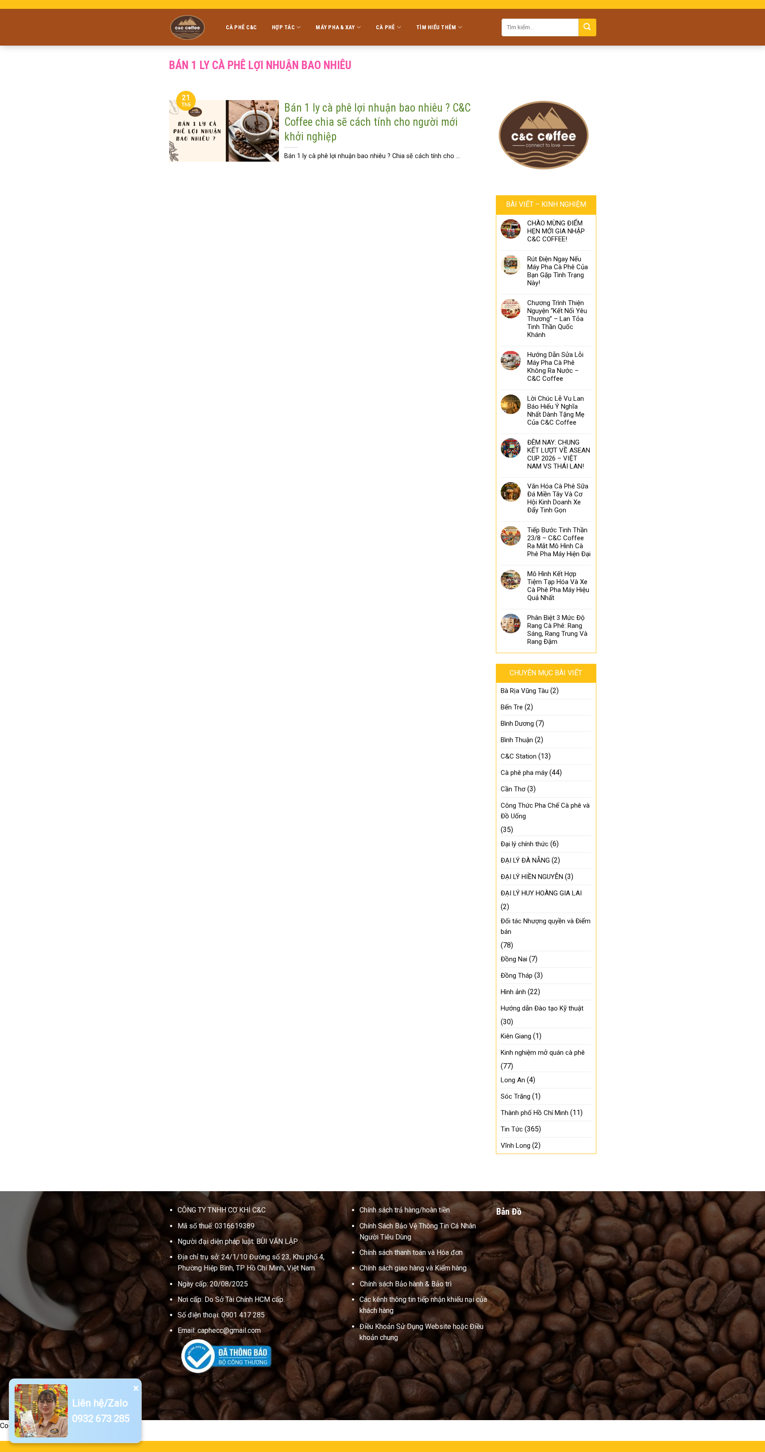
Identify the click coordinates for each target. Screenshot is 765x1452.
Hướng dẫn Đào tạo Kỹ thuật (542, 1008)
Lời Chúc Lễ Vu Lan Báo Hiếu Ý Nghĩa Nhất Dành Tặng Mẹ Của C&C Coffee (555, 410)
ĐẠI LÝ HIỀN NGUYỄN (532, 877)
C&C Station (519, 756)
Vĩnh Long (515, 1146)
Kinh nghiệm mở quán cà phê (543, 1053)
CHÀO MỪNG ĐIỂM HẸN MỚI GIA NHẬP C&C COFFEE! (556, 231)
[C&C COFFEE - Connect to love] (188, 27)
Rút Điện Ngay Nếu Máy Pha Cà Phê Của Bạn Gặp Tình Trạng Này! (557, 271)
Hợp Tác (283, 27)
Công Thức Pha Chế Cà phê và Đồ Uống (545, 811)
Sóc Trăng (515, 1096)
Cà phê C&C (241, 27)
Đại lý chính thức (525, 844)
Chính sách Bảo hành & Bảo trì (406, 1284)
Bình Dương (517, 724)
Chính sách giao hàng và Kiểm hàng (413, 1268)
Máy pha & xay (335, 27)
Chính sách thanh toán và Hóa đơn (411, 1252)
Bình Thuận (517, 740)
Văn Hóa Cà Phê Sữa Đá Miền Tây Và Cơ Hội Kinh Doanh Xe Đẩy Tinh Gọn (557, 498)
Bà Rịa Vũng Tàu (525, 691)
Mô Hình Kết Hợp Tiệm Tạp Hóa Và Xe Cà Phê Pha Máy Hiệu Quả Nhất (558, 586)
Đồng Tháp (517, 976)
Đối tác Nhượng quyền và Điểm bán (546, 926)
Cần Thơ (513, 789)
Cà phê (385, 27)
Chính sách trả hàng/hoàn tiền (404, 1210)
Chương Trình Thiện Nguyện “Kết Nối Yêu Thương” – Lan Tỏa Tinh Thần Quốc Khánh (557, 319)
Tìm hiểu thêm (436, 27)
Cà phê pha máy (524, 773)
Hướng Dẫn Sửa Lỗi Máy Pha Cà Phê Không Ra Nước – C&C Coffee (555, 367)
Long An (513, 1080)
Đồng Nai (514, 959)
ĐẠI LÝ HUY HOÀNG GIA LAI (541, 893)
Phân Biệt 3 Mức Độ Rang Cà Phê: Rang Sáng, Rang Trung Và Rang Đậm (557, 630)
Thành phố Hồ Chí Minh (534, 1113)
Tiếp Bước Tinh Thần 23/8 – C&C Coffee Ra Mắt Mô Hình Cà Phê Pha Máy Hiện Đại (559, 542)
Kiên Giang (516, 1036)
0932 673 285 (101, 1418)
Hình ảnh (513, 992)
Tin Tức (512, 1129)
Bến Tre (512, 707)
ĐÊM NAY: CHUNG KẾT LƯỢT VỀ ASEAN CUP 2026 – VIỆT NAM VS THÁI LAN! (558, 454)
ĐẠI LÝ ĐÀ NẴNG (525, 860)
